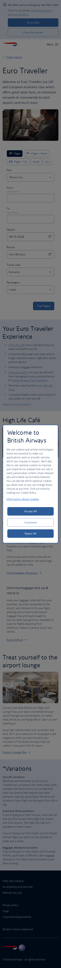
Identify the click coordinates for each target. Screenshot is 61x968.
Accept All (30, 511)
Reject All (30, 533)
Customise (30, 522)
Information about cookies (23, 499)
